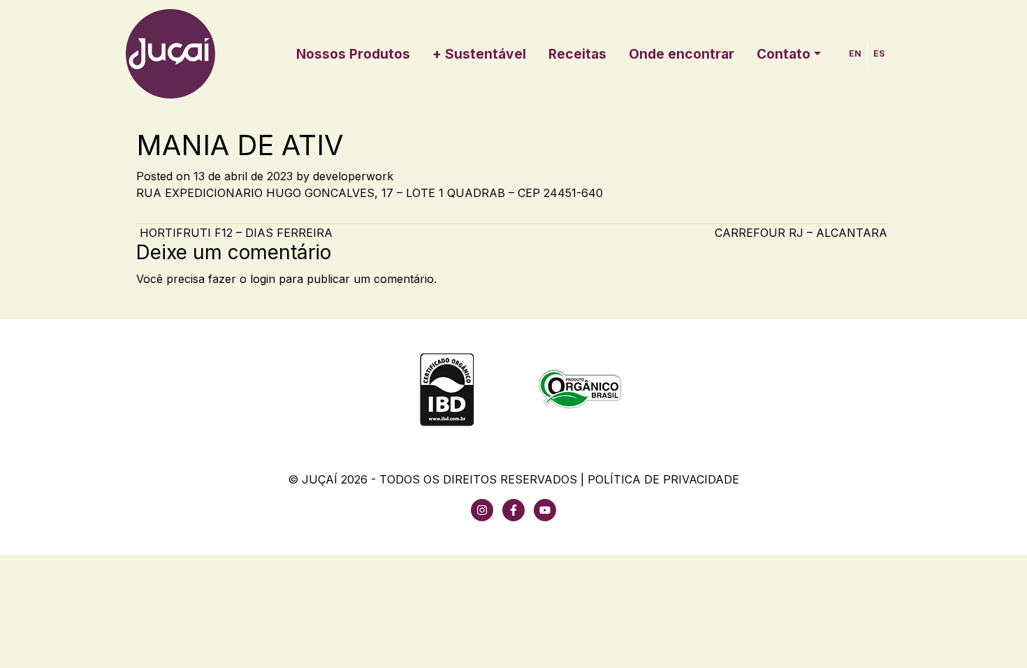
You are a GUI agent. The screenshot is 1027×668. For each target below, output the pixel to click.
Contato (783, 53)
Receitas (577, 53)
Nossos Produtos (353, 53)
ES (878, 53)
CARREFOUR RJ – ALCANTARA (803, 233)
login (262, 279)
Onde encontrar (681, 53)
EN (855, 53)
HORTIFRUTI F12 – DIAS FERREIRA (234, 233)
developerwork (353, 176)
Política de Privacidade (663, 479)
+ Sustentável (479, 53)
